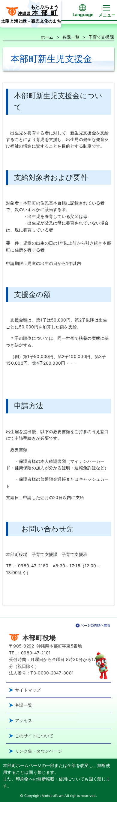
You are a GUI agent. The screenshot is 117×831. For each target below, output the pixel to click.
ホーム (47, 37)
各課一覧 (71, 37)
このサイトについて (34, 735)
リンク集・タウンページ (38, 750)
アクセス (23, 720)
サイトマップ (28, 689)
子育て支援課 (101, 37)
